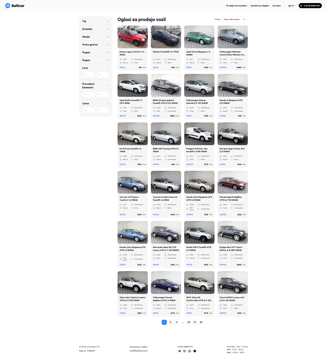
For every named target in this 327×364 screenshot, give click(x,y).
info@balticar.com (139, 350)
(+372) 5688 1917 (185, 346)
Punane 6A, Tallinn (139, 346)
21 (195, 322)
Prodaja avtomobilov (236, 5)
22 (201, 322)
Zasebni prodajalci (260, 5)
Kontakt (277, 5)
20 (189, 322)
